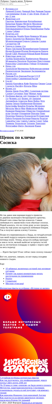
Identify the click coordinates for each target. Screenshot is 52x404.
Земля (15, 91)
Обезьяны (21, 26)
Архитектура (18, 39)
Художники (42, 63)
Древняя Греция (42, 11)
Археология (11, 68)
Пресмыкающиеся (14, 29)
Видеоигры (11, 36)
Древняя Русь (12, 76)
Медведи (27, 24)
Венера (9, 91)
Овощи (41, 83)
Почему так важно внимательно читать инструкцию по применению (24, 274)
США (14, 53)
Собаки (16, 31)
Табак (45, 121)
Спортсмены (23, 63)
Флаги (9, 48)
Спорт (39, 121)
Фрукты (27, 86)
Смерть (24, 121)
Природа (20, 116)
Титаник (31, 123)
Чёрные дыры (35, 93)
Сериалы (34, 41)
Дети (42, 101)
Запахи (16, 103)
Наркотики (20, 111)
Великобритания (31, 48)
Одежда (26, 41)
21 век (12, 16)
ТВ (18, 43)
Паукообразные (33, 26)
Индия (9, 51)
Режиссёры (11, 63)
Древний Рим (28, 11)
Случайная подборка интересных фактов (19, 378)
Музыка (43, 36)
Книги (9, 39)
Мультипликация (14, 41)
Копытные (11, 24)
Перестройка (12, 78)
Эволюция (26, 71)
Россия (11, 73)
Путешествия (42, 116)
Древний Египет (13, 11)
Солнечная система (39, 91)
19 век (43, 14)
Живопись (30, 39)
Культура (12, 34)
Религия (44, 118)
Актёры (9, 58)
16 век (23, 14)
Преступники (43, 61)
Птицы (26, 29)
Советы (31, 121)
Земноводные (21, 21)
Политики (32, 61)
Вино (30, 101)
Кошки (19, 24)
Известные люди (16, 56)
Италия (24, 51)
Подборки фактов (16, 96)
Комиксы (34, 36)
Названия (10, 111)
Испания (16, 51)
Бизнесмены (19, 58)
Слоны (9, 31)
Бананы (9, 83)
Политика (10, 116)
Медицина (40, 106)
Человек (15, 98)
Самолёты (10, 121)
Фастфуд (19, 86)
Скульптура (11, 43)
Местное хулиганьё (15, 283)
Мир (23, 108)
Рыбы (47, 29)
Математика (23, 68)
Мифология (31, 108)
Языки (38, 126)
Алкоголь (22, 101)
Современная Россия (28, 78)
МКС (26, 91)
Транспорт (40, 123)
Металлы (10, 108)
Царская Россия (26, 76)
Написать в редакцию (32, 403)
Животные (13, 19)
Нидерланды (35, 51)
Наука (11, 66)
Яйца (34, 86)
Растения (26, 118)
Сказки (42, 41)
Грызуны (10, 21)
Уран (26, 93)
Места (18, 108)
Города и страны (16, 46)
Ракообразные (37, 29)
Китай (9, 53)
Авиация (36, 98)
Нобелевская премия (39, 68)
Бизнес (27, 98)
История (12, 9)
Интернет (37, 103)
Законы (9, 103)
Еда (9, 81)
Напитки (33, 83)
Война (36, 101)
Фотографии (11, 126)
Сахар (48, 83)
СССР (37, 76)
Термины (10, 123)
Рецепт (9, 278)
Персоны (35, 113)
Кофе (26, 83)
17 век (30, 14)
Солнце (9, 93)
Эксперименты (38, 71)
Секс (18, 121)
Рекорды (35, 118)
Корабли (22, 106)
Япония (44, 53)
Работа (9, 118)
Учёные (33, 63)
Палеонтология (13, 71)
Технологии (20, 123)
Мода (38, 39)
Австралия (17, 48)
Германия (43, 48)
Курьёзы (30, 106)
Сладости (10, 86)
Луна (21, 91)
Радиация (16, 118)
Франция (22, 53)
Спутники (18, 93)
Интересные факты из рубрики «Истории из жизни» (25, 288)
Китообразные (35, 21)
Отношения (24, 113)
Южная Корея (33, 53)
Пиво (42, 113)
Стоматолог (11, 281)
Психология (30, 116)
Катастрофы (11, 106)
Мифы (41, 108)
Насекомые (11, 26)
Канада (44, 51)
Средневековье (13, 14)
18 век (36, 14)
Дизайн (20, 36)
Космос (11, 88)
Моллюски (37, 24)
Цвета (21, 126)
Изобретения (26, 103)
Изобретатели (32, 58)
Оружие (15, 113)
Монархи (43, 58)
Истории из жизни (7, 131)
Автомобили (12, 101)
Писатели (21, 61)
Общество (31, 111)
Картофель (18, 83)
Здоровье (33, 96)
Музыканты (11, 61)
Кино (27, 36)
